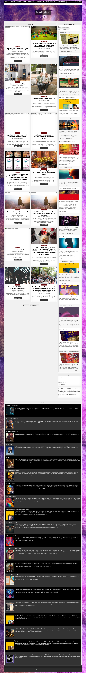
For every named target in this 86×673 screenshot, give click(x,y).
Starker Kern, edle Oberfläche (17, 84)
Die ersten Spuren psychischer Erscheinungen (69, 329)
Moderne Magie (62, 214)
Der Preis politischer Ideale (11, 505)
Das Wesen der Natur (10, 465)
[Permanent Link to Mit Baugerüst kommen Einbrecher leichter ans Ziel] (17, 200)
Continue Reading (18, 61)
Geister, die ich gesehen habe (65, 32)
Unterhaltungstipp (40, 1)
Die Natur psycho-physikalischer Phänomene (68, 166)
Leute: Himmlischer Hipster (18, 250)
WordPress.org (61, 383)
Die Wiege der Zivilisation (11, 609)
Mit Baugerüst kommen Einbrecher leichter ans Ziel (18, 212)
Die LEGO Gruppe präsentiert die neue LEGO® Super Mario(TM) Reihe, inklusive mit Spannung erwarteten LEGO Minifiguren (44, 45)
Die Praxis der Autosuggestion (65, 145)
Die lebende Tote (9, 635)
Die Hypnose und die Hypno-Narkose (67, 283)
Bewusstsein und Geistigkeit (16, 1)
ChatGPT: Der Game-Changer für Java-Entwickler (16, 661)
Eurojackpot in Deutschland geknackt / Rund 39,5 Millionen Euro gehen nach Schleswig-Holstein (44, 172)
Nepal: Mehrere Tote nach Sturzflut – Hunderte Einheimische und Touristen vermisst (44, 136)
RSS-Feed (14, 51)
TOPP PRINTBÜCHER (31, 1)
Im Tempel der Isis (63, 54)
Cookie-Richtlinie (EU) (61, 1)
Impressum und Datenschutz (51, 1)
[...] (75, 51)
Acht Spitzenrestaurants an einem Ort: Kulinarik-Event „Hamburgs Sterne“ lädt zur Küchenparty (44, 213)
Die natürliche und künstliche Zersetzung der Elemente (17, 492)
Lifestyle (44, 209)
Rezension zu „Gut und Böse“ (12, 583)
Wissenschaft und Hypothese (12, 622)
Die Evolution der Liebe (11, 479)
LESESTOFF (24, 1)
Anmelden (60, 376)
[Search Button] (43, 665)
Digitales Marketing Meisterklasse (13, 557)
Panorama (18, 46)
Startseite (7, 1)
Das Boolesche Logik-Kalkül (12, 648)
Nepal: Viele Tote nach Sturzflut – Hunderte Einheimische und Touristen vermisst (18, 49)
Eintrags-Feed (61, 378)
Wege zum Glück (62, 261)
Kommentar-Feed (62, 380)
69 (30, 305)
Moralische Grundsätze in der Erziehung (67, 75)
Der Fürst (8, 439)
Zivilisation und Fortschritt (11, 518)
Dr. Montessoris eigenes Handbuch (66, 239)
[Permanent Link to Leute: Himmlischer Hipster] (17, 237)
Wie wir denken (9, 426)
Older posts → (35, 305)
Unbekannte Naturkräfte (11, 570)
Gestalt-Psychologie (63, 307)
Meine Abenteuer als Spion (11, 544)
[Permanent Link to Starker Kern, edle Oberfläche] (17, 72)
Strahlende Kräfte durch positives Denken (68, 351)
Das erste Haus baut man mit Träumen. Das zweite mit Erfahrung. (44, 99)
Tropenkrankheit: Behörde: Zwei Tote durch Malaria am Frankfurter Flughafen (18, 135)
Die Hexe (61, 192)
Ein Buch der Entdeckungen (12, 413)
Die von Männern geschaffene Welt (13, 531)
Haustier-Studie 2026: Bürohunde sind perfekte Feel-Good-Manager (17, 287)
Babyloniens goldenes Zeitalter (12, 452)
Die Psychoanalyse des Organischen (67, 96)
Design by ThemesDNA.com (43, 669)
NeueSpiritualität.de (43, 12)
